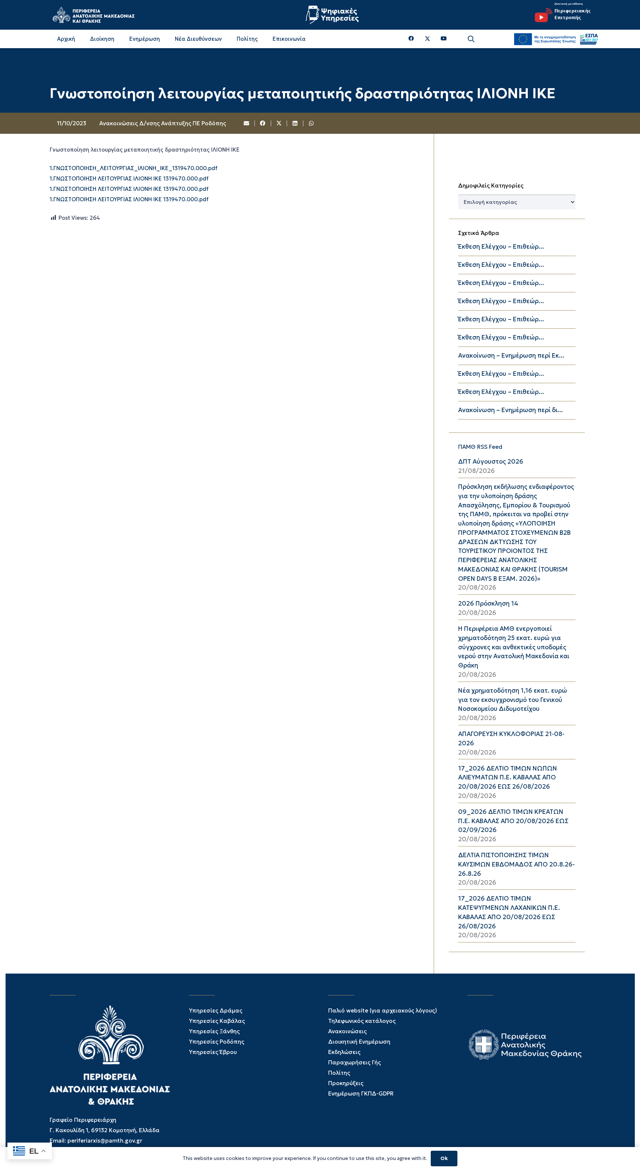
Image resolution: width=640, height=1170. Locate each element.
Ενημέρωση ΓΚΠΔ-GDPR (361, 1093)
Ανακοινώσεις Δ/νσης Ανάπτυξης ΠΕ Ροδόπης (162, 123)
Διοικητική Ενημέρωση (359, 1041)
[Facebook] (411, 39)
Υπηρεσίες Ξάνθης (214, 1031)
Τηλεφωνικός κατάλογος (362, 1020)
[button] (471, 39)
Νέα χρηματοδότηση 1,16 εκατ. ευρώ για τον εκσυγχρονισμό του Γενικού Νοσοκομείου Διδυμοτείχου (512, 700)
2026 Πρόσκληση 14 (488, 603)
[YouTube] (444, 39)
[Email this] (247, 123)
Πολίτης (339, 1072)
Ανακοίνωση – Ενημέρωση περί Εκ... (511, 355)
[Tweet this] (279, 123)
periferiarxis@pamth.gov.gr (104, 1140)
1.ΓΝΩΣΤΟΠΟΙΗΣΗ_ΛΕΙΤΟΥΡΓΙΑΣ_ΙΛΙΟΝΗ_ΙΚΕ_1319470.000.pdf (133, 168)
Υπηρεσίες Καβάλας (217, 1020)
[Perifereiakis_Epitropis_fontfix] (560, 15)
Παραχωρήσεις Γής (354, 1062)
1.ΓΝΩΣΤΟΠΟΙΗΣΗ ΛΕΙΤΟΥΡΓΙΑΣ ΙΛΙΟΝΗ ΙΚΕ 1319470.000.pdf (129, 178)
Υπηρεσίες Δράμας (215, 1010)
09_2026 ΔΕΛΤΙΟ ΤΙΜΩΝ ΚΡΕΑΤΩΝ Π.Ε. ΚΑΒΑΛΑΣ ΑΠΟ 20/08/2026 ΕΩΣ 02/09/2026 (513, 821)
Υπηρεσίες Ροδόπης (216, 1041)
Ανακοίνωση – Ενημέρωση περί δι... (510, 410)
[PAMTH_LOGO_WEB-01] (93, 15)
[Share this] (263, 123)
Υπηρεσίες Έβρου (213, 1051)
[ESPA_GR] (555, 39)
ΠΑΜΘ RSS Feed (480, 446)
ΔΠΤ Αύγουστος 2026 (490, 461)
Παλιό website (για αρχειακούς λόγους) (382, 1010)
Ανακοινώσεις (347, 1031)
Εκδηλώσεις (344, 1051)
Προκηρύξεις (345, 1083)
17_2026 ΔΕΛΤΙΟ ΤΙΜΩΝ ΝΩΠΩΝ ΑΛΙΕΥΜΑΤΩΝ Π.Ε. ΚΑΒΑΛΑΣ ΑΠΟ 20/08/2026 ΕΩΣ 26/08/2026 (507, 778)
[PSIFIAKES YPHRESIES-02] (333, 15)
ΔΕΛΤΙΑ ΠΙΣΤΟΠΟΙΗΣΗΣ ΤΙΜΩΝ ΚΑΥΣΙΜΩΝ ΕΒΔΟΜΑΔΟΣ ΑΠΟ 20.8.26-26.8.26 (516, 864)
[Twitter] (427, 39)
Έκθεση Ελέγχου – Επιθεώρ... (501, 247)
